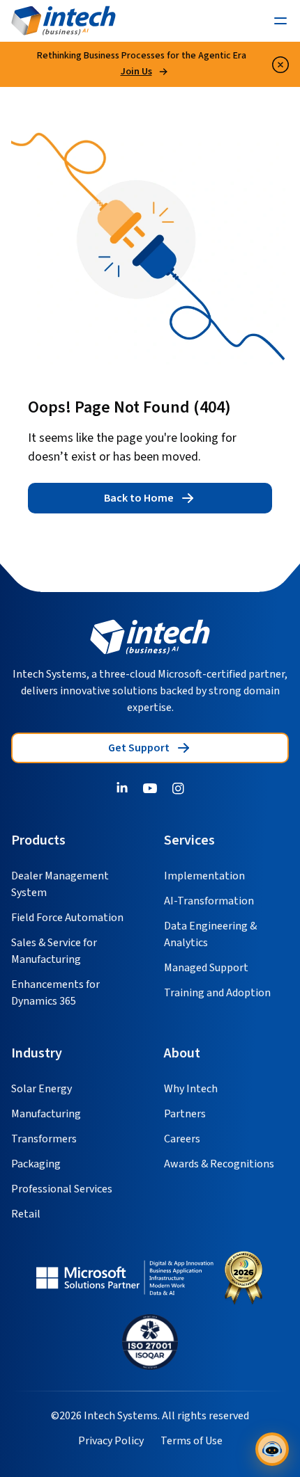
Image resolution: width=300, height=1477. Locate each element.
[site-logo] (63, 21)
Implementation (204, 876)
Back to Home (139, 498)
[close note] (280, 64)
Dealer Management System (60, 884)
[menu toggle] (280, 21)
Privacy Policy (111, 1440)
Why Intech (191, 1088)
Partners (185, 1113)
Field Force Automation (67, 917)
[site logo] (150, 636)
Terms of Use (191, 1440)
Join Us (136, 72)
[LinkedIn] (122, 788)
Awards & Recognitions (219, 1164)
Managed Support (206, 967)
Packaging (36, 1164)
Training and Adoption (217, 992)
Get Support (139, 748)
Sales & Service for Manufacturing (54, 951)
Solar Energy (41, 1088)
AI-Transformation (209, 901)
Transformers (44, 1139)
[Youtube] (150, 788)
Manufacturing (46, 1113)
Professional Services (61, 1189)
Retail (25, 1214)
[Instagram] (178, 788)
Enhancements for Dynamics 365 (55, 993)
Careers (182, 1139)
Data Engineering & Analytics (210, 934)
